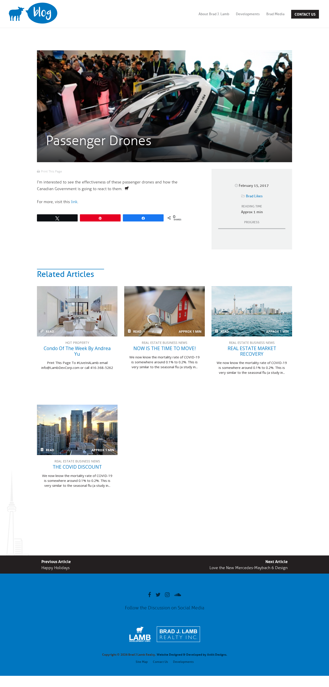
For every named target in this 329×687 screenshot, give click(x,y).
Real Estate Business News (164, 342)
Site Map (142, 662)
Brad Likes (254, 196)
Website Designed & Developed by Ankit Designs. (192, 654)
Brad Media (275, 14)
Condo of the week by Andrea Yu (77, 311)
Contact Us (305, 14)
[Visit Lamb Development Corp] (140, 642)
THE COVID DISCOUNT (77, 430)
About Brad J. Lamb (214, 14)
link (74, 201)
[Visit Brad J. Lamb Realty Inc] (178, 644)
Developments (248, 14)
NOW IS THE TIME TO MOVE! (164, 311)
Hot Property (77, 342)
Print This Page (51, 171)
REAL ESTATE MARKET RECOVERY (252, 311)
